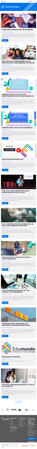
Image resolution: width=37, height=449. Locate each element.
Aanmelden (31, 438)
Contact (11, 419)
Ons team (11, 422)
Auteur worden (12, 424)
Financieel (20, 422)
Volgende (18, 402)
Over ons (11, 421)
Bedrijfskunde (21, 419)
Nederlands (28, 1)
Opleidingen (22, 418)
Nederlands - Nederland (31, 1)
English (30, 1)
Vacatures (11, 423)
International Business (22, 423)
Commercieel (21, 421)
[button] (35, 1)
